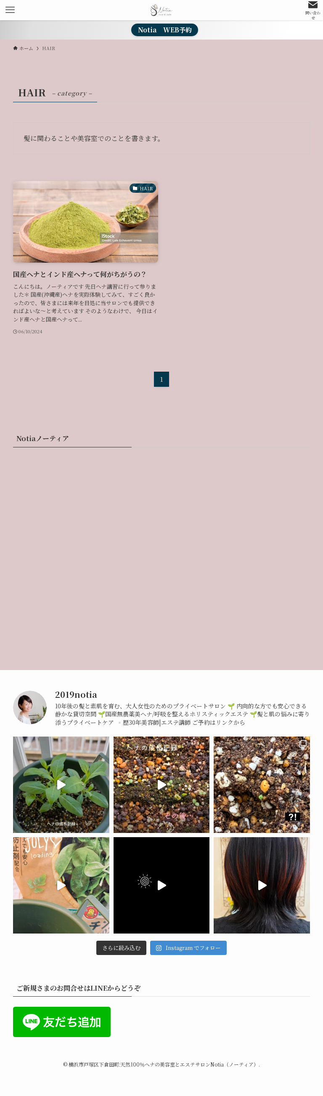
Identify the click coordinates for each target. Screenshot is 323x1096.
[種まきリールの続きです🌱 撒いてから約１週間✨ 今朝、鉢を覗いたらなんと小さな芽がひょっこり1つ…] (262, 785)
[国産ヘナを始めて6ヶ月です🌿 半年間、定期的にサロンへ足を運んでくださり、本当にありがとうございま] (262, 885)
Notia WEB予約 (165, 29)
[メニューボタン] (10, 10)
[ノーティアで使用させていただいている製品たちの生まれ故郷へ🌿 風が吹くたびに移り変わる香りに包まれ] (162, 885)
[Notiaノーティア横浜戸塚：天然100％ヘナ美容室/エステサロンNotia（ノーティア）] (162, 10)
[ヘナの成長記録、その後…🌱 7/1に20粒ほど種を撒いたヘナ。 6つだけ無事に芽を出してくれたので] (162, 785)
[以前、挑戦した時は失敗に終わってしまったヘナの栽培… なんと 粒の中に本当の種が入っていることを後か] (61, 885)
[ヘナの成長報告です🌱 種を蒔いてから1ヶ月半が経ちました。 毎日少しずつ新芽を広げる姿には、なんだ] (61, 785)
